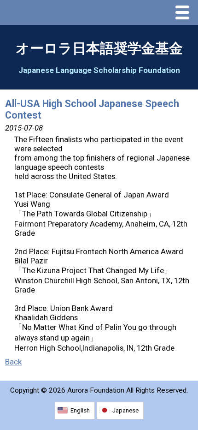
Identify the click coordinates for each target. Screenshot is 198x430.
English (80, 410)
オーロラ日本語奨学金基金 (99, 48)
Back (13, 361)
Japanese (125, 410)
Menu (184, 13)
